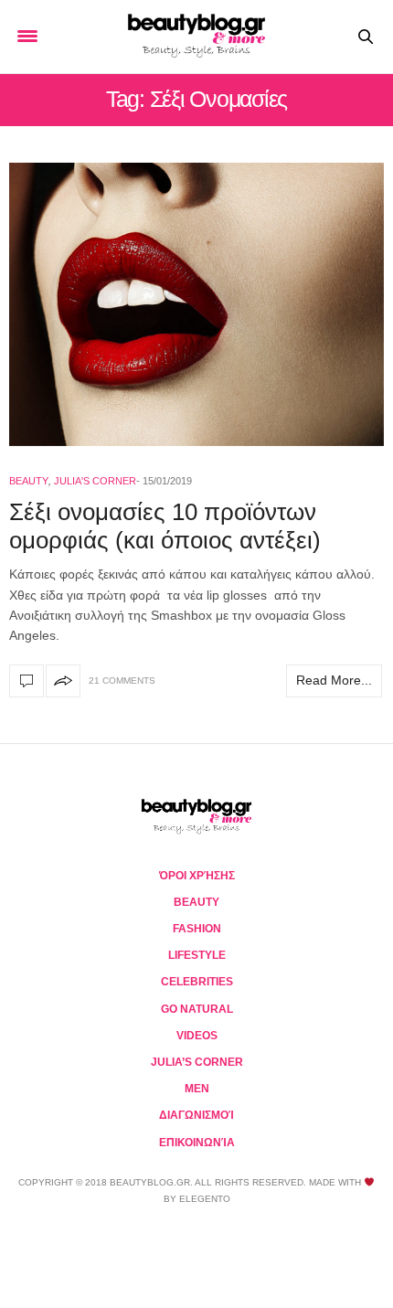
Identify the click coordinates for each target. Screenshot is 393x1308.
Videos (197, 1035)
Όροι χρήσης (197, 875)
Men (197, 1088)
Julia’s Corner (197, 1062)
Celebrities (197, 981)
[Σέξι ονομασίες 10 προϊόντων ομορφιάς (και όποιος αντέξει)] (196, 304)
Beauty (28, 480)
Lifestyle (197, 955)
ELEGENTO (204, 1199)
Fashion (197, 928)
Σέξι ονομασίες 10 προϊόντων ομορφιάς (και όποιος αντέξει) (165, 526)
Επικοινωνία (197, 1142)
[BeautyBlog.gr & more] (196, 36)
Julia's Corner (95, 480)
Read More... (334, 680)
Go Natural (197, 1009)
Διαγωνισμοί (196, 1115)
